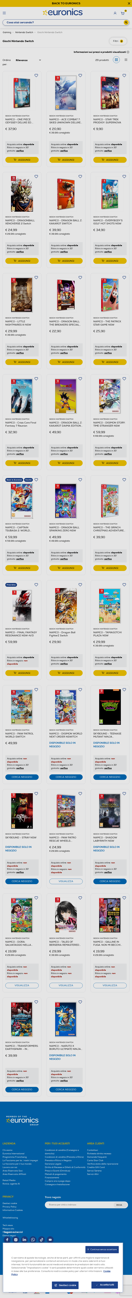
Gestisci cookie (67, 1285)
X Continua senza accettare (102, 1249)
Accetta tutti (107, 1284)
